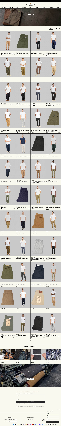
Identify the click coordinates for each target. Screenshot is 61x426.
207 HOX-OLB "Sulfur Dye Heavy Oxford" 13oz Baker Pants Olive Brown (53, 131)
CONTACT (58, 7)
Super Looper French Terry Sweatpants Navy (7, 156)
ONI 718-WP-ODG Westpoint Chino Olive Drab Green (8, 336)
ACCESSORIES (43, 7)
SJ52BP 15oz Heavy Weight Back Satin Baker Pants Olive (53, 208)
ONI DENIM (2, 52)
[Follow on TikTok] (32, 419)
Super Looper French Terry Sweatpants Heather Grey (22, 131)
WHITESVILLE (48, 334)
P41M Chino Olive (3, 207)
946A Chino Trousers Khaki (5, 130)
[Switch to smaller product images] (57, 28)
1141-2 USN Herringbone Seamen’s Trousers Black (38, 131)
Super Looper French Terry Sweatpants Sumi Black (37, 156)
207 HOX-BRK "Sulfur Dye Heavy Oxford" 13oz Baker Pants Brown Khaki (38, 182)
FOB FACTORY (2, 257)
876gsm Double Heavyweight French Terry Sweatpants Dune (38, 233)
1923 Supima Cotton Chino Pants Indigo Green (52, 156)
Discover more (30, 378)
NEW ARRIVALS (11, 7)
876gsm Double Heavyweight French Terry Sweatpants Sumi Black (38, 336)
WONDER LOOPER (3, 154)
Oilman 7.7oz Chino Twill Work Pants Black (23, 104)
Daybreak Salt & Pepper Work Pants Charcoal (21, 285)
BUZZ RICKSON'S (48, 180)
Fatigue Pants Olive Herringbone (21, 335)
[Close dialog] (59, 409)
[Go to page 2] (33, 340)
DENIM (30, 7)
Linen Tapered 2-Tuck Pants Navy (6, 181)
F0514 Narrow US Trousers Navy (36, 284)
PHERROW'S (2, 231)
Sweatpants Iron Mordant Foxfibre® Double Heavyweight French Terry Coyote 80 (7, 310)
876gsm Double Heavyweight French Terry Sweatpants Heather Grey (38, 259)
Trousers (8, 9)
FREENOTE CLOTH (18, 257)
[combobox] (30, 399)
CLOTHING (23, 7)
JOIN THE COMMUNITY (30, 401)
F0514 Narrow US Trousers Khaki (6, 258)
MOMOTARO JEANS (3, 77)
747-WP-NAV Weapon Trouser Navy (36, 53)
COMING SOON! (3, 7)
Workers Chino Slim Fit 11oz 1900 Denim (22, 258)
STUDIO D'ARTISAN (48, 154)
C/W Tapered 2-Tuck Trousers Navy (21, 207)
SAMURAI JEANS (48, 52)
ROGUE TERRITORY (18, 334)
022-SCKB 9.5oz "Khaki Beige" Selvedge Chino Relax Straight (52, 310)
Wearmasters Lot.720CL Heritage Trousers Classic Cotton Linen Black (53, 105)
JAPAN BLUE (17, 308)
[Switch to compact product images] (59, 28)
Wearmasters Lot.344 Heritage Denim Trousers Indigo (37, 105)
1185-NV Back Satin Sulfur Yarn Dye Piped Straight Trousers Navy (22, 233)
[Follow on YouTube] (30, 419)
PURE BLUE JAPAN (18, 231)
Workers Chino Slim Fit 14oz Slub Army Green (7, 285)
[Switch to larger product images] (56, 28)
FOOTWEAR (36, 7)
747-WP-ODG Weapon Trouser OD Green (22, 53)
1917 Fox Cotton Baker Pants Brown (21, 181)
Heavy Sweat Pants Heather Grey (51, 335)
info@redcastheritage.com (12, 421)
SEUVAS (17, 154)
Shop (5, 9)
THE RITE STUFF (48, 77)
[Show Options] (43, 399)
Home (3, 9)
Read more (30, 20)
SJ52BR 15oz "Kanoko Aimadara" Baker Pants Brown (37, 79)
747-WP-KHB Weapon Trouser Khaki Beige (7, 53)
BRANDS (17, 7)
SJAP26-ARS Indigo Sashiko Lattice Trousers (51, 54)
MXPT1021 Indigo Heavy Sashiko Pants (7, 104)
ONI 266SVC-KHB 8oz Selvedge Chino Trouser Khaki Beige (36, 310)
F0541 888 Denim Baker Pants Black (51, 258)
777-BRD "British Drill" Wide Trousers (37, 207)
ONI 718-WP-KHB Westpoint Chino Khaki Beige (52, 285)
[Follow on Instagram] (28, 419)
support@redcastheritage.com (11, 419)
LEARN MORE (51, 7)
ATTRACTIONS (33, 103)
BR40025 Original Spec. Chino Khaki (52, 181)
